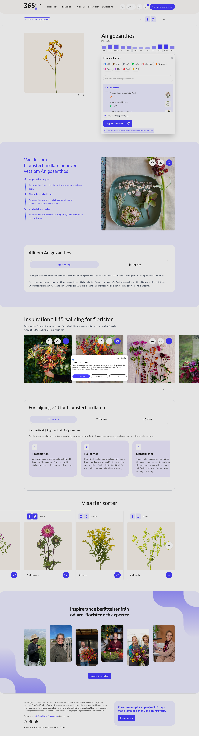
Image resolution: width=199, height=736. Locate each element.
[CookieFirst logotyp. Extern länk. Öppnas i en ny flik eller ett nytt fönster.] (73, 360)
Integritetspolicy (121, 358)
